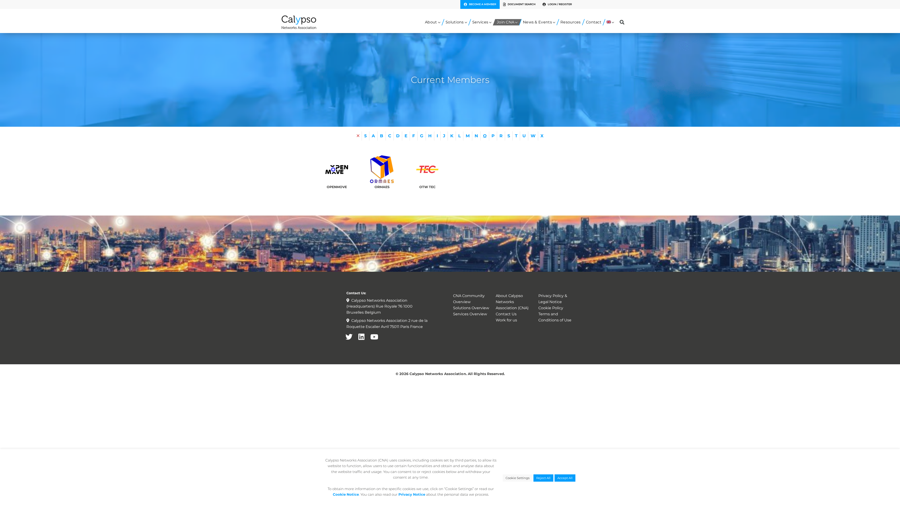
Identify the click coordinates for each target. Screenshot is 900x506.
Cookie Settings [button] (517, 478)
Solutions (455, 22)
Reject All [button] (543, 478)
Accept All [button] (565, 478)
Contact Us (506, 314)
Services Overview (470, 314)
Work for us (506, 320)
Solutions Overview (471, 308)
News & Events (537, 22)
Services (480, 22)
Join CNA (505, 22)
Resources (570, 22)
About (431, 22)
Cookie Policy (550, 308)
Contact (593, 22)
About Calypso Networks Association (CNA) (512, 302)
